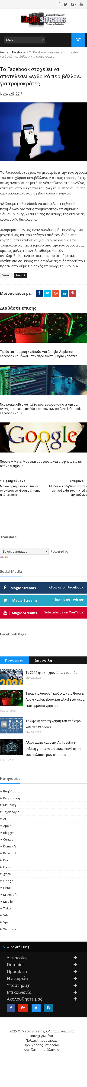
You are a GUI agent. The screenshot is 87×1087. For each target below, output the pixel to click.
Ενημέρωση (11, 798)
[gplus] (73, 4)
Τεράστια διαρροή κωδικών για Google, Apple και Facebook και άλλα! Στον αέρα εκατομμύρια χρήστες (38, 354)
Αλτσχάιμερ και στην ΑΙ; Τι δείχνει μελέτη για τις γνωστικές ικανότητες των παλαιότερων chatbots (53, 749)
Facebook (18, 52)
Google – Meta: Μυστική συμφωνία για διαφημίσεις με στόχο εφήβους (41, 464)
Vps (6, 922)
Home (4, 52)
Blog (26, 947)
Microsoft (9, 895)
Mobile (8, 901)
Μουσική (9, 805)
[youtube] (81, 4)
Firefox (8, 860)
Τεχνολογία (11, 812)
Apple (7, 826)
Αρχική (15, 947)
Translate (16, 557)
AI (4, 819)
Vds (6, 915)
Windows (9, 929)
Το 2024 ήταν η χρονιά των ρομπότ (51, 672)
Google (8, 881)
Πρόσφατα (14, 660)
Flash (7, 867)
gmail (7, 874)
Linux (7, 888)
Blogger (8, 833)
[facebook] (59, 4)
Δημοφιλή (43, 660)
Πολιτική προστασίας (41, 1040)
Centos (8, 839)
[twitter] (66, 4)
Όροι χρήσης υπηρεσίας (41, 1045)
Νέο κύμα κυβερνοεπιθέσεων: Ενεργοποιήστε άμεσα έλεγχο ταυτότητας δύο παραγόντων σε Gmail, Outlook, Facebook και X (40, 409)
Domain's (9, 846)
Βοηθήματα (11, 791)
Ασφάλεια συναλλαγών (41, 1049)
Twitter (8, 908)
